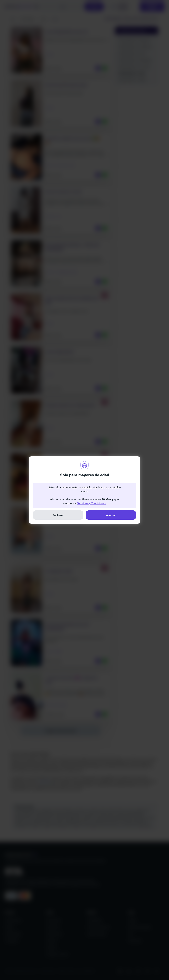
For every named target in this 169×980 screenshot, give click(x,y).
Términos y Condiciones (91, 503)
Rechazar (58, 515)
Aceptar (111, 515)
